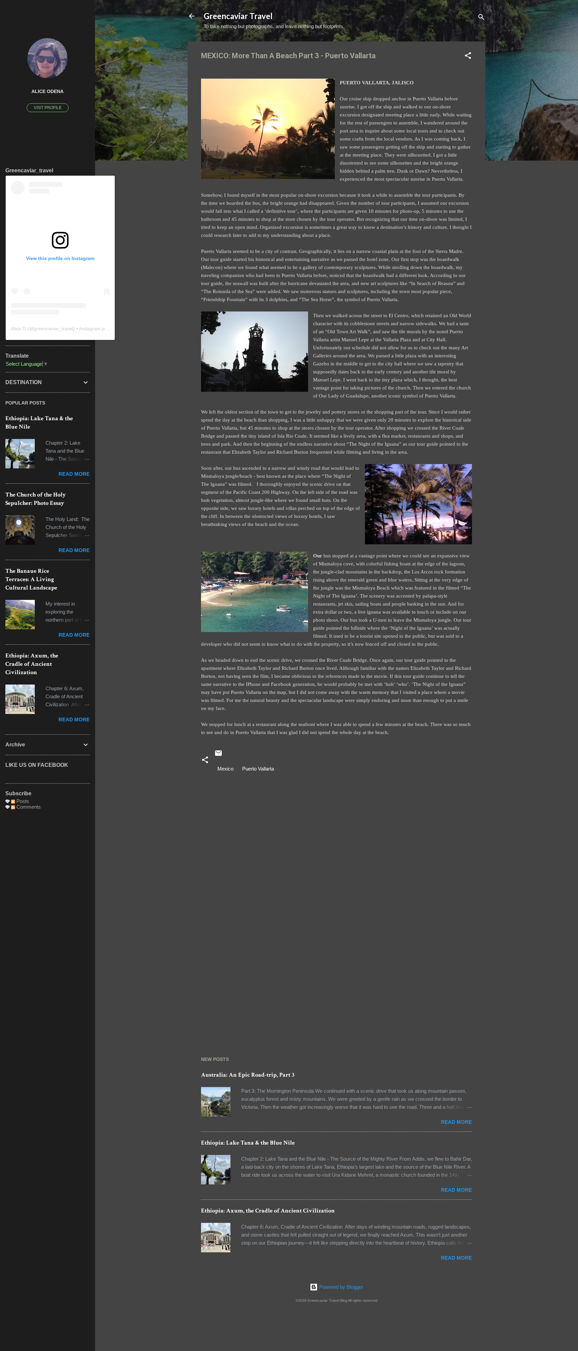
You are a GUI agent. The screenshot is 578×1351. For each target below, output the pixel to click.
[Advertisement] (336, 981)
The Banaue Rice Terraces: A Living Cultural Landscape (31, 579)
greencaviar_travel (53, 328)
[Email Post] (218, 755)
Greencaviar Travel (238, 16)
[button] (468, 57)
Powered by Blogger (340, 1287)
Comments (28, 807)
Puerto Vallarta (258, 769)
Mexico (225, 769)
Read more (456, 1122)
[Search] (481, 18)
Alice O (18, 328)
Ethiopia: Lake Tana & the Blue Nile (248, 1143)
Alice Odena (47, 91)
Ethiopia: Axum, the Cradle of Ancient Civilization (268, 1210)
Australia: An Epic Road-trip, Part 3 (247, 1075)
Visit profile (48, 107)
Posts (22, 801)
